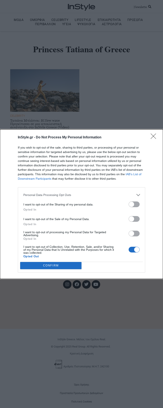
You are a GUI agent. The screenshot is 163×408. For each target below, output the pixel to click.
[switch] (134, 204)
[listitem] (81, 195)
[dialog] (81, 204)
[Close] (155, 138)
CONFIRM (51, 265)
